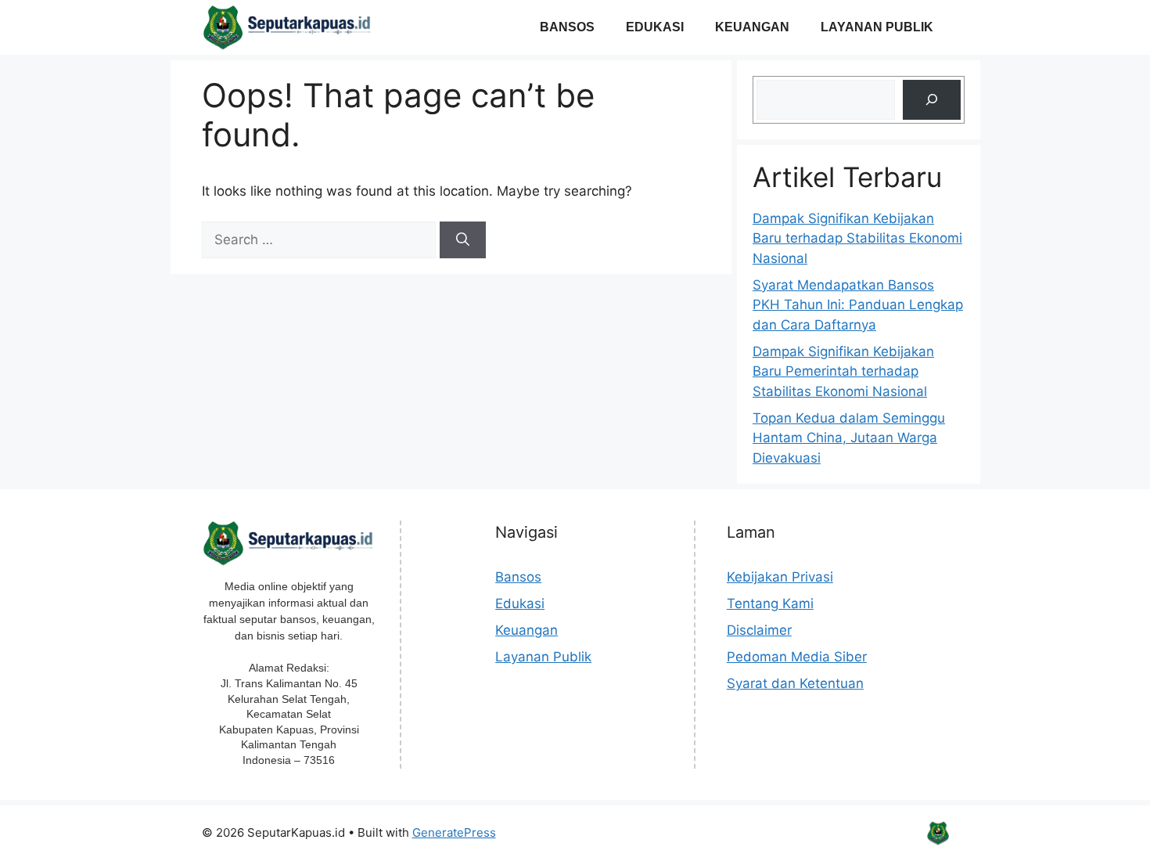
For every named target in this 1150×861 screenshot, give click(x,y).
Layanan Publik (877, 27)
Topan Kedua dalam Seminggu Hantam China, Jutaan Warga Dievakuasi (849, 438)
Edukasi (655, 27)
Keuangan (752, 27)
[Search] (463, 240)
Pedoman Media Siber (797, 657)
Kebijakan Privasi (780, 577)
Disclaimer (759, 630)
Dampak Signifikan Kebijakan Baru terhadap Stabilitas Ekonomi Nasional (857, 238)
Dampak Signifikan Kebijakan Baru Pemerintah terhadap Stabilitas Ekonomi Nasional (843, 371)
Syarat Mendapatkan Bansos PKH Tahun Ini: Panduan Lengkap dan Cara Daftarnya (858, 305)
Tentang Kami (770, 603)
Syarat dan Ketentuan (795, 683)
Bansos (567, 27)
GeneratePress (454, 832)
